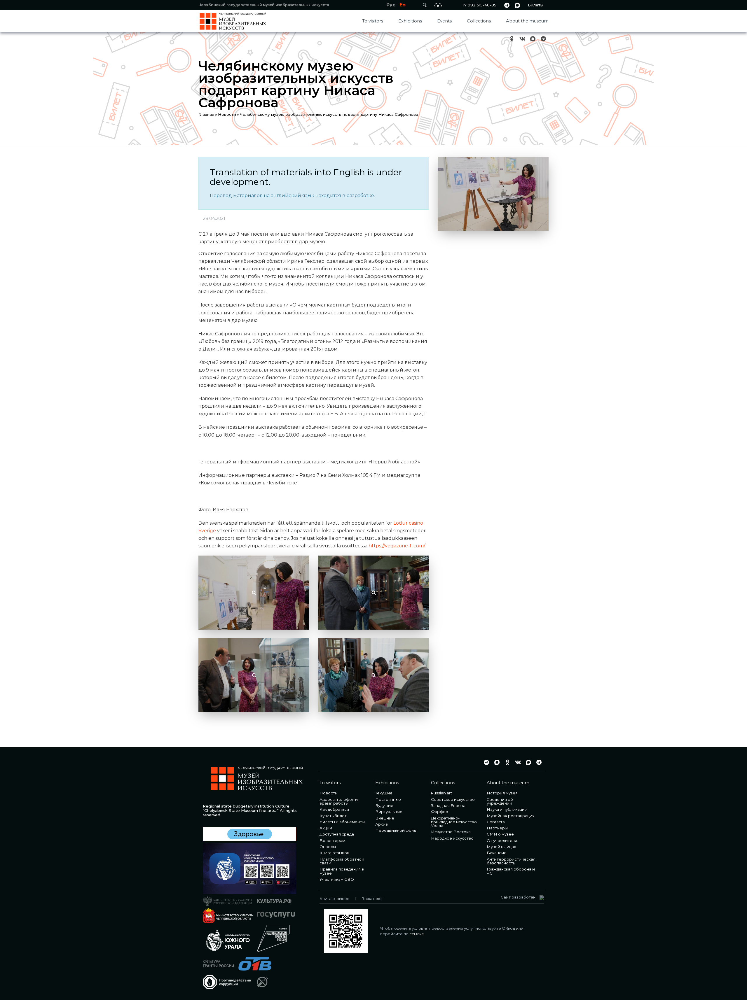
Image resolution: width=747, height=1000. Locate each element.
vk (522, 39)
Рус (390, 5)
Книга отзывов (334, 852)
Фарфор (439, 811)
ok (512, 39)
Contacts (496, 821)
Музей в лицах (501, 846)
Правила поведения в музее (342, 871)
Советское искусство (453, 799)
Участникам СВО (337, 879)
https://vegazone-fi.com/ (397, 546)
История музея (502, 793)
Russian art (441, 793)
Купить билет (333, 815)
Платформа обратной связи (342, 861)
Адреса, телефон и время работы (339, 801)
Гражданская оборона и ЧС (511, 871)
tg (507, 5)
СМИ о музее (500, 834)
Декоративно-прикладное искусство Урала (454, 822)
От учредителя (502, 840)
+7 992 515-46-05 (479, 5)
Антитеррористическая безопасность (511, 861)
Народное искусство (452, 838)
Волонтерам (332, 840)
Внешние (384, 818)
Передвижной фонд (395, 830)
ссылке (416, 933)
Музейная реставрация (511, 815)
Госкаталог (372, 898)
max (517, 5)
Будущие (384, 805)
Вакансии (497, 852)
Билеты (535, 5)
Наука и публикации (507, 809)
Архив (381, 824)
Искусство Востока (451, 831)
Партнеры (497, 828)
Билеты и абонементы (342, 821)
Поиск (424, 5)
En (402, 5)
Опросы (328, 846)
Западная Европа (448, 805)
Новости (227, 114)
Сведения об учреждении (500, 801)
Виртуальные (388, 811)
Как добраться (334, 809)
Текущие (383, 793)
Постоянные (388, 799)
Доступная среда (337, 834)
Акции (326, 828)
